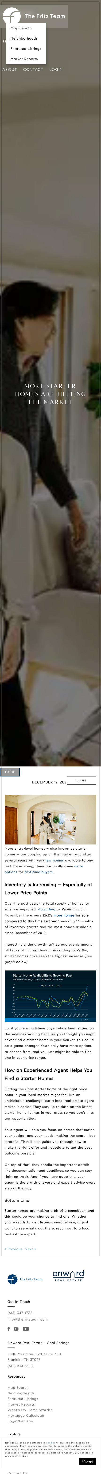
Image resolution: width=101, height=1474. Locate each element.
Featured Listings (26, 49)
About (9, 70)
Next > (30, 1249)
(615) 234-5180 (20, 1366)
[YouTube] (27, 1329)
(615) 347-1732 (20, 1313)
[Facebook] (10, 1329)
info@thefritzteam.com (28, 1319)
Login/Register (21, 1421)
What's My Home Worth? (30, 1410)
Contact (33, 70)
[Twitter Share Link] (82, 793)
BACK (10, 772)
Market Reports (24, 59)
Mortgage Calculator (26, 1416)
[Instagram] (17, 1329)
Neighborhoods (24, 39)
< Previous (14, 1249)
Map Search (21, 28)
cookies (50, 1442)
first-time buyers (39, 872)
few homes (55, 860)
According (46, 909)
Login (56, 70)
